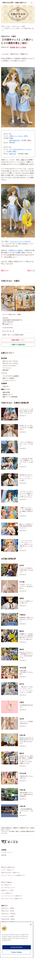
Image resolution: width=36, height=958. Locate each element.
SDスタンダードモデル (10, 361)
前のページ (4, 270)
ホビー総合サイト (6, 885)
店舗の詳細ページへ (18, 340)
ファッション (7, 368)
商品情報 (12, 47)
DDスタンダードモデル (10, 363)
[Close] (31, 925)
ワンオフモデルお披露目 (11, 376)
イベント (4, 373)
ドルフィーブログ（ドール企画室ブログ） (13, 875)
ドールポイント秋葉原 (7, 916)
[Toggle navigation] (32, 2)
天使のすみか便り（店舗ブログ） (10, 872)
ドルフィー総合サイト (7, 870)
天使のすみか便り (14, 2)
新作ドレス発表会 (21, 47)
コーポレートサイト (7, 852)
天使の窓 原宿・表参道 (7, 919)
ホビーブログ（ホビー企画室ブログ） (12, 898)
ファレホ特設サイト (7, 893)
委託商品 (5, 370)
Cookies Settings (16, 952)
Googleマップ (8, 324)
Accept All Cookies (17, 947)
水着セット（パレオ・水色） (19, 136)
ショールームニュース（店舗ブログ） (12, 896)
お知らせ (5, 386)
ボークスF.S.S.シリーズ (8, 887)
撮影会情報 (6, 392)
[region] (16, 940)
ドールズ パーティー (9, 380)
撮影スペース (5, 389)
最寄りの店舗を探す (19, 344)
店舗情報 (4, 383)
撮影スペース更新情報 (10, 397)
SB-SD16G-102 (14, 140)
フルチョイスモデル (9, 365)
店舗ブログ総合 (5, 26)
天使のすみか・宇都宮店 (8, 913)
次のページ (31, 270)
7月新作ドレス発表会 (15, 250)
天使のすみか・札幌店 (18, 26)
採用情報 (3, 855)
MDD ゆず (12, 154)
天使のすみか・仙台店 (7, 911)
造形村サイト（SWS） (7, 890)
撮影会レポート (8, 394)
